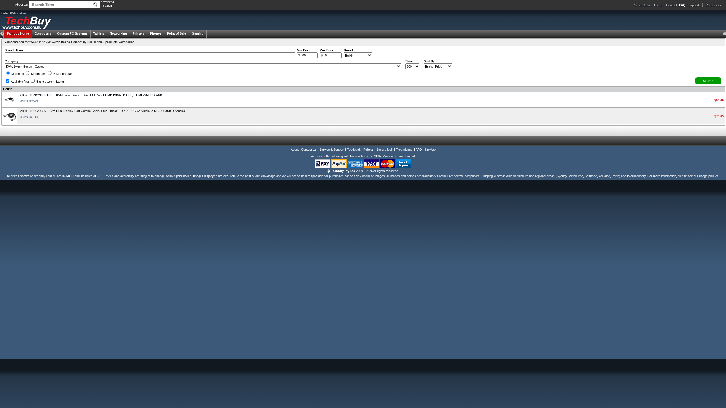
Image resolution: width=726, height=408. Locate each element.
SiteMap (430, 149)
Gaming (198, 33)
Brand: (349, 50)
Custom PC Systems (72, 33)
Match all (17, 73)
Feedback (354, 149)
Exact (62, 73)
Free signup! (404, 149)
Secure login (384, 149)
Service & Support (331, 149)
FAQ (419, 149)
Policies (368, 149)
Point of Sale (176, 33)
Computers (43, 33)
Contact (671, 5)
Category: (12, 61)
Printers (138, 33)
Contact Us (309, 149)
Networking (118, 33)
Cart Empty (713, 5)
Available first (19, 81)
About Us (21, 4)
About (295, 149)
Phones (155, 33)
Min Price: (304, 50)
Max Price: (327, 50)
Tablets (98, 33)
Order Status (643, 5)
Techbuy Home (18, 33)
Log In (658, 5)
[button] (708, 80)
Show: (410, 61)
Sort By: (430, 61)
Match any (38, 73)
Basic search (50, 81)
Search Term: (14, 50)
